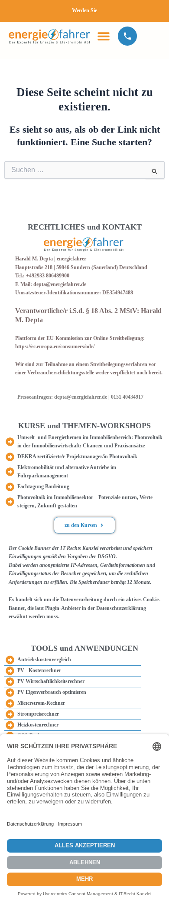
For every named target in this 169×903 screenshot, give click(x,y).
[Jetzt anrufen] (127, 36)
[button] (103, 36)
